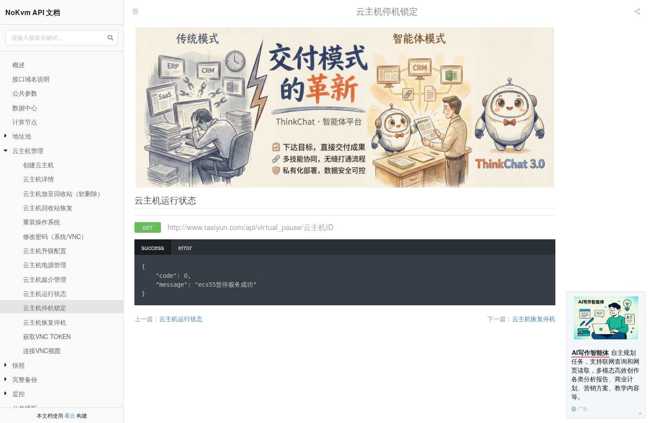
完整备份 (24, 379)
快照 (18, 365)
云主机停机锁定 (44, 307)
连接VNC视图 (42, 350)
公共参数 (24, 92)
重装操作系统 (41, 221)
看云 (70, 415)
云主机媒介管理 (44, 279)
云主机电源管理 (44, 264)
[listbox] (638, 11)
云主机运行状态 (44, 293)
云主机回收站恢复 (48, 207)
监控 (18, 393)
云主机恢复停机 (44, 322)
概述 (18, 64)
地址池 (21, 135)
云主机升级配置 (44, 250)
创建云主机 (38, 164)
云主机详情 (38, 178)
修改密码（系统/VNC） (55, 236)
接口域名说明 (31, 78)
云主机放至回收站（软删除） (63, 193)
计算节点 (24, 121)
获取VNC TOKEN (47, 336)
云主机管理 (27, 150)
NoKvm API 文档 (32, 12)
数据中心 (24, 107)
